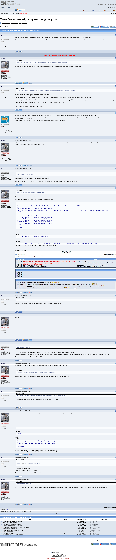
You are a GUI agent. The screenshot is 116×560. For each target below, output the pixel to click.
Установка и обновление (65, 521)
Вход (11, 13)
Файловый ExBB (14, 23)
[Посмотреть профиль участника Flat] (16, 138)
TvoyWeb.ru (63, 555)
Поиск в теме (106, 32)
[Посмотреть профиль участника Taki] (16, 52)
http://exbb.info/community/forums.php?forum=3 (33, 413)
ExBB (62, 554)
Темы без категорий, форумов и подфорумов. (29, 19)
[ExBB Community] (10, 5)
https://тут (23, 463)
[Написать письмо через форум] (20, 52)
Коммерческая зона (65, 524)
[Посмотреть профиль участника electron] (16, 83)
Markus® (65, 556)
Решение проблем (65, 527)
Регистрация (16, 13)
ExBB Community (6, 23)
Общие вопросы (23, 23)
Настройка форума (65, 533)
